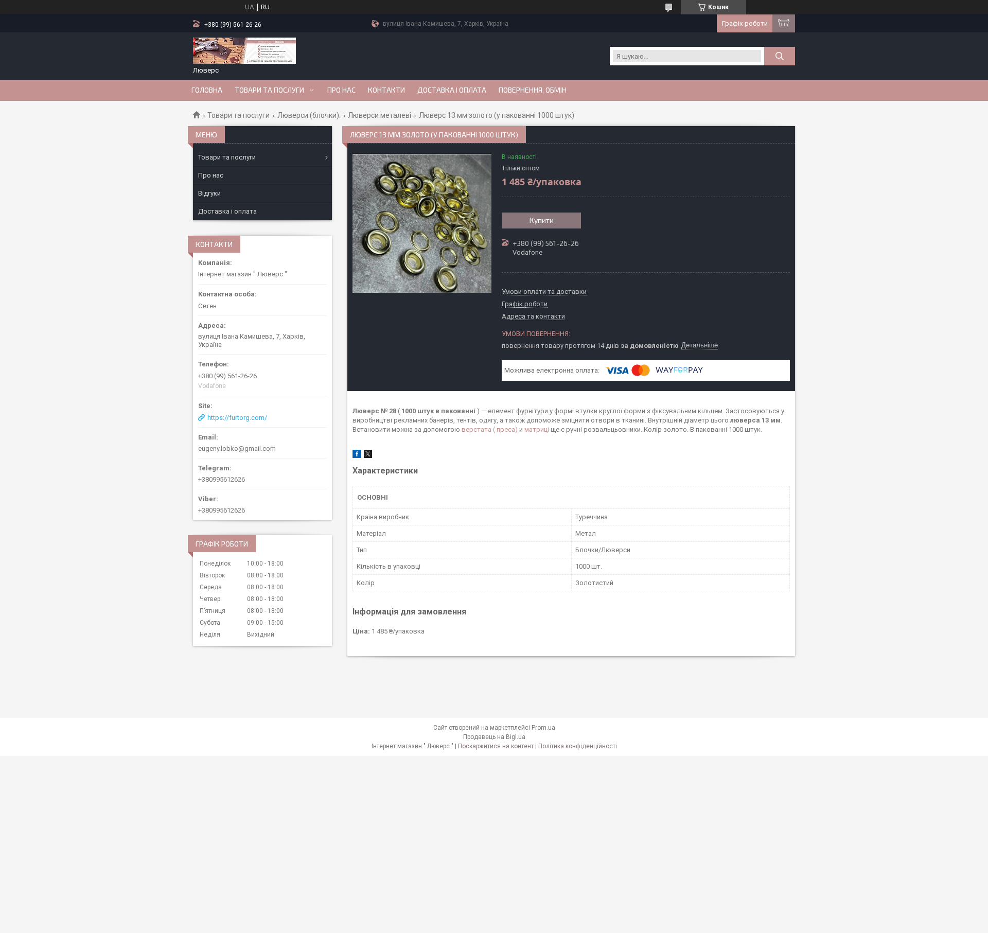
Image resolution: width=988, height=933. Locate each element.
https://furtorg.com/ (237, 417)
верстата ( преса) (490, 429)
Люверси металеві (379, 115)
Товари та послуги (269, 90)
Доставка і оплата (451, 90)
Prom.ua (543, 727)
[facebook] (356, 456)
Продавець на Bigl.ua (494, 737)
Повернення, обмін (533, 90)
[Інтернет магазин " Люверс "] (244, 52)
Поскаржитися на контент (496, 746)
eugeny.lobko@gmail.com (237, 448)
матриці (536, 429)
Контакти (386, 90)
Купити (542, 220)
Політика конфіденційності (577, 746)
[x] (368, 456)
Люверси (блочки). (309, 115)
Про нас (341, 90)
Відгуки (209, 193)
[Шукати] (779, 56)
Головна (206, 90)
